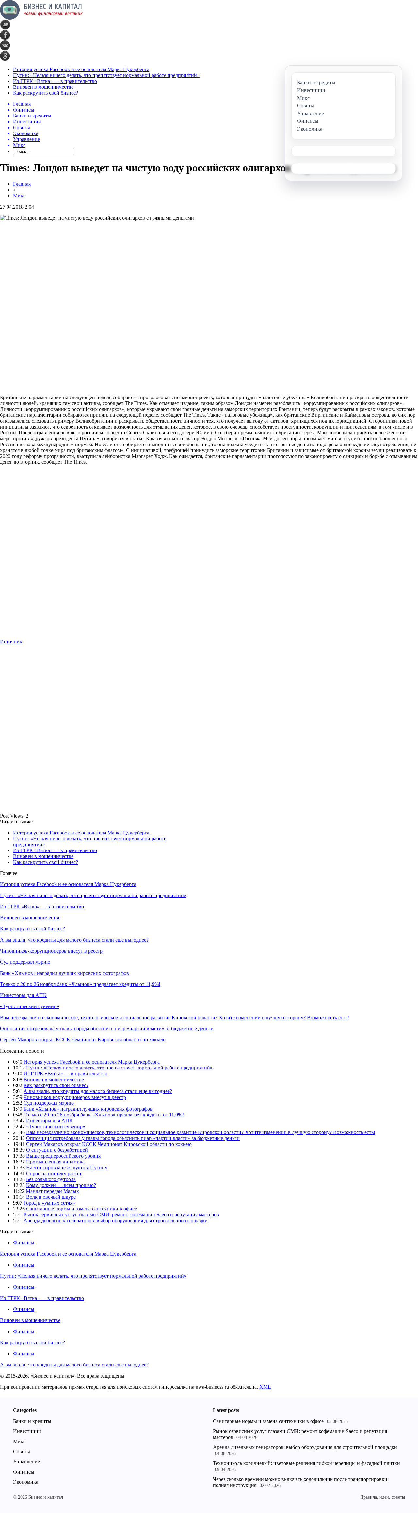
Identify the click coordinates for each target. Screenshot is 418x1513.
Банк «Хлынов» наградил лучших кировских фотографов (64, 973)
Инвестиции (27, 1431)
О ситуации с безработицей (57, 1150)
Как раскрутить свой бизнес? (45, 93)
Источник (11, 641)
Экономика (25, 1482)
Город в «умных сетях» (49, 1203)
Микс (19, 195)
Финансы (23, 1242)
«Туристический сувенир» (29, 1006)
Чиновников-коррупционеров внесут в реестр (51, 951)
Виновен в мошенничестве (43, 87)
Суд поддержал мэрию (25, 962)
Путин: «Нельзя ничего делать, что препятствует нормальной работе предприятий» (106, 75)
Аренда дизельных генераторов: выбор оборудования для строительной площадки (116, 1220)
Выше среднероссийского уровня (63, 1156)
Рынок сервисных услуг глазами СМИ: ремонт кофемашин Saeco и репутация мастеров (121, 1214)
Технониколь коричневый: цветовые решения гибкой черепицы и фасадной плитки (306, 1463)
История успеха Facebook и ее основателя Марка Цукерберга (81, 69)
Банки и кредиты (32, 1421)
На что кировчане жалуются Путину (66, 1167)
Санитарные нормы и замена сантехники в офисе (81, 1208)
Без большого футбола (51, 1179)
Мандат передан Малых (52, 1191)
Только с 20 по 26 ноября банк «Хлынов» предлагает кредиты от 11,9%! (80, 984)
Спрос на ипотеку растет (54, 1173)
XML (265, 1387)
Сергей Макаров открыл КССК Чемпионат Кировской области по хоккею (83, 1039)
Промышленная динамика (55, 1161)
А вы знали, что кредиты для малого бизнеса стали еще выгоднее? (74, 940)
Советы (21, 1451)
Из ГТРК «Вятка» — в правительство (55, 81)
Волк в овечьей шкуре (51, 1197)
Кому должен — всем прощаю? (61, 1185)
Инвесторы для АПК (23, 995)
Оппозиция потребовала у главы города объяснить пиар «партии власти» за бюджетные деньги (107, 1028)
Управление (26, 1461)
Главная (22, 184)
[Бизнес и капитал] (41, 18)
